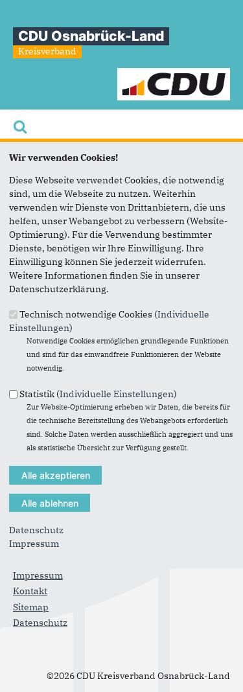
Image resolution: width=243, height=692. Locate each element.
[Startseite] (174, 74)
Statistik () (98, 393)
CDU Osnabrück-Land (91, 36)
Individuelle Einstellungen (117, 393)
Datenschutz (36, 530)
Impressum (34, 543)
